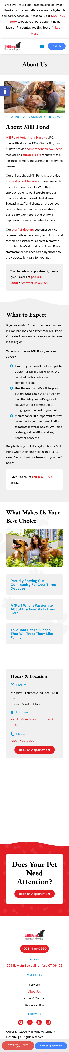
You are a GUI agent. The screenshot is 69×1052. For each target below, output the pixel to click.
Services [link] (34, 984)
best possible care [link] (24, 181)
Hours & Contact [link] (34, 998)
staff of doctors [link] (23, 229)
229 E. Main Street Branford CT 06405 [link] (34, 965)
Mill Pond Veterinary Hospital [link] (27, 137)
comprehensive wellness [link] (44, 149)
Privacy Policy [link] (34, 1005)
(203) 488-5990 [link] (44, 477)
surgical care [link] (32, 155)
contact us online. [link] (35, 283)
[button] (42, 46)
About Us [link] (34, 991)
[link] (5, 91)
